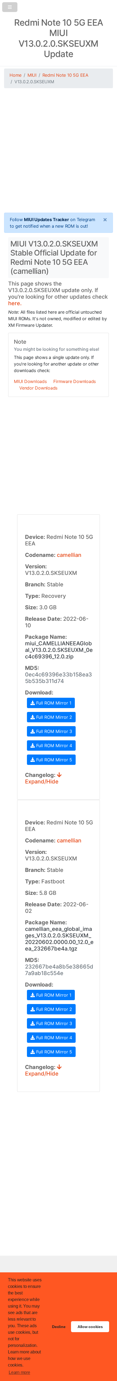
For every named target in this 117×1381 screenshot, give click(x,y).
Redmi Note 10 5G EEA (65, 75)
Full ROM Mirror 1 (53, 703)
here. (15, 303)
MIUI (31, 75)
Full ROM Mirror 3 (53, 731)
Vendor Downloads (38, 388)
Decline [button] (58, 1326)
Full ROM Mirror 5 (53, 759)
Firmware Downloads (74, 381)
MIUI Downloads (30, 381)
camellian (69, 555)
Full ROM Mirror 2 (53, 717)
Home (15, 75)
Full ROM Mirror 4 (53, 745)
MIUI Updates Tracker (46, 219)
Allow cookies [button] (90, 1326)
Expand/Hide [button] (42, 781)
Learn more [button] (19, 1372)
